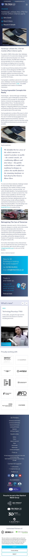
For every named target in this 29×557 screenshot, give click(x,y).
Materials (14, 429)
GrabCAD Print (5, 207)
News (14, 443)
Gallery (14, 437)
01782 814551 (7, 1)
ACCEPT (14, 546)
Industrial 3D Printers (14, 424)
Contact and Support (14, 449)
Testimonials (14, 447)
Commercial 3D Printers (14, 422)
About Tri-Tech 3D (14, 441)
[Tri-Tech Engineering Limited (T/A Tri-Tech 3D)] (8, 4)
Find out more (7, 293)
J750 (17, 83)
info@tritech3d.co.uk (20, 1)
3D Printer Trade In (14, 431)
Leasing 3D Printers (14, 427)
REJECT (14, 554)
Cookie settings (14, 550)
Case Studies (14, 445)
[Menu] (26, 4)
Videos (14, 439)
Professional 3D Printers (14, 420)
